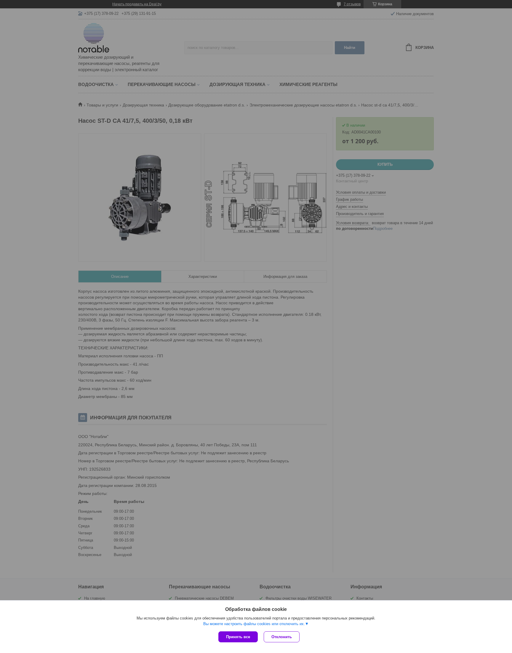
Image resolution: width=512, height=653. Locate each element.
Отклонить (281, 637)
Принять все (238, 637)
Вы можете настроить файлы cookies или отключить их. (254, 624)
